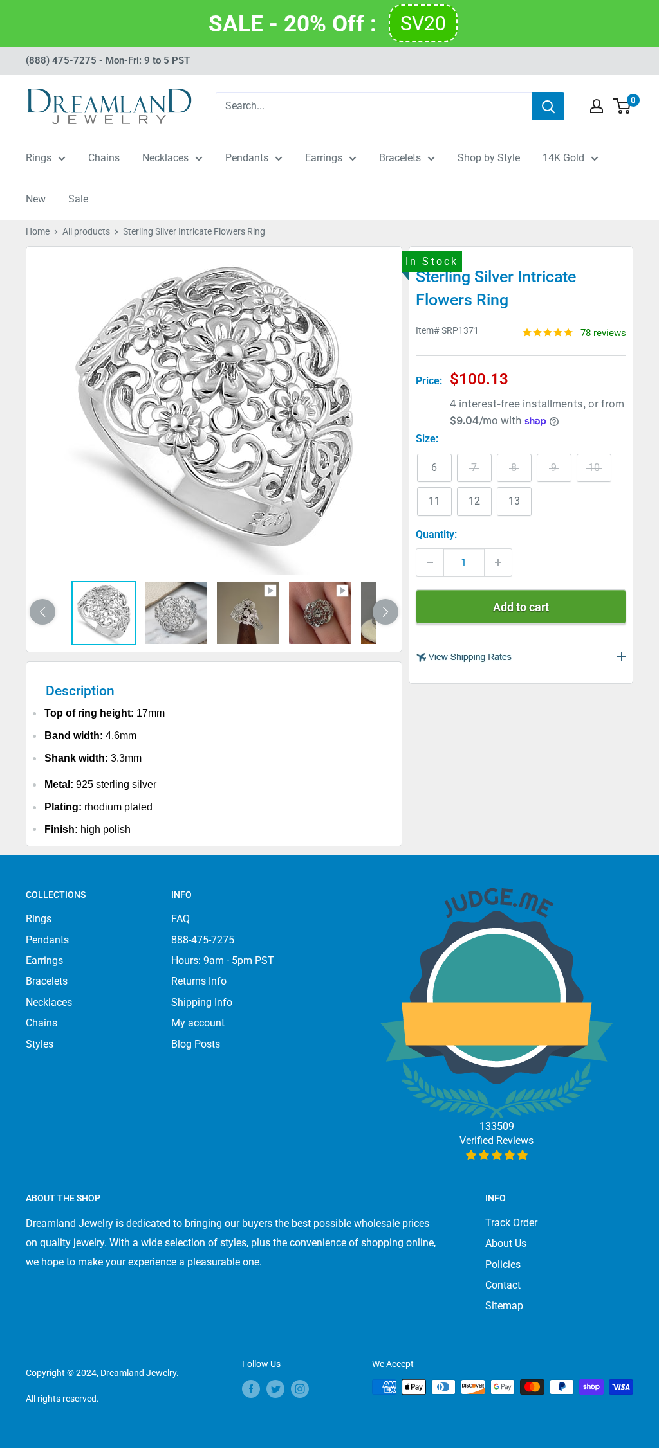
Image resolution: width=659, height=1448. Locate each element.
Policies (503, 1264)
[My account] (596, 106)
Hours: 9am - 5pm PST (222, 960)
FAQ (180, 919)
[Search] (548, 106)
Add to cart (521, 607)
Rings (38, 158)
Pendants (246, 158)
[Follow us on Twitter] (275, 1388)
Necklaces (165, 158)
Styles (39, 1044)
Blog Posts (195, 1044)
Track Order (511, 1223)
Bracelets (400, 158)
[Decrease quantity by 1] (429, 562)
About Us (505, 1243)
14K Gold (563, 158)
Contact (503, 1285)
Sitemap (504, 1306)
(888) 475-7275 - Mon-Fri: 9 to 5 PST (108, 60)
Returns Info (199, 981)
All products (86, 231)
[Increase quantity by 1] (498, 562)
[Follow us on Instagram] (300, 1388)
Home (38, 231)
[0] (623, 106)
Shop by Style (489, 158)
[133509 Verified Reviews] (496, 1155)
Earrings (323, 158)
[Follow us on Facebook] (251, 1388)
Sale (78, 199)
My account (198, 1023)
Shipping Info (201, 1002)
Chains (104, 158)
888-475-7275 (202, 940)
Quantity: (436, 534)
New (36, 199)
